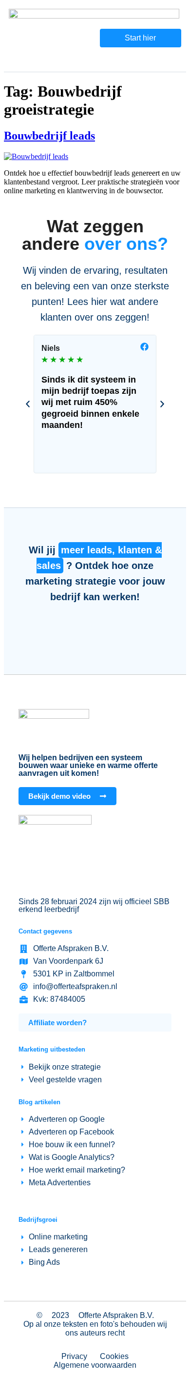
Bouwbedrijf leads (49, 135)
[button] (27, 404)
